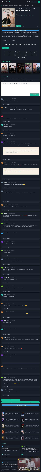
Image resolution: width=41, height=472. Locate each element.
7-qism (6, 55)
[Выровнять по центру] (9, 83)
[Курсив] (3, 83)
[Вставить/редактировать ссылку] (18, 83)
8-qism (12, 55)
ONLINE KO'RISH (6, 48)
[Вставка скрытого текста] (26, 83)
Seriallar (10, 5)
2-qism (12, 52)
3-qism (17, 52)
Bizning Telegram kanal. (21, 30)
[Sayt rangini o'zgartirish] (27, 2)
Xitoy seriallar (23, 15)
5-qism (28, 52)
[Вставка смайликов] (16, 83)
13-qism (17, 57)
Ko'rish (19, 26)
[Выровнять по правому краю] (10, 83)
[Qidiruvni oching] (29, 2)
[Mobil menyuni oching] (39, 2)
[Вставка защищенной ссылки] (19, 83)
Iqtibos (9, 104)
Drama (28, 15)
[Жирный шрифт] (2, 83)
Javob (4, 104)
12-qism (34, 55)
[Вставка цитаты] (21, 83)
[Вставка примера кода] (23, 83)
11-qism (29, 55)
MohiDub (5, 2)
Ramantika (31, 15)
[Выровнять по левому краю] (7, 83)
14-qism (23, 57)
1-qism (6, 52)
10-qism (23, 55)
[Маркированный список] (12, 83)
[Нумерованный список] (14, 83)
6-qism (34, 52)
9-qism (17, 55)
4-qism (23, 52)
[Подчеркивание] (5, 83)
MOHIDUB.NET (5, 5)
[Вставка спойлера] (25, 83)
